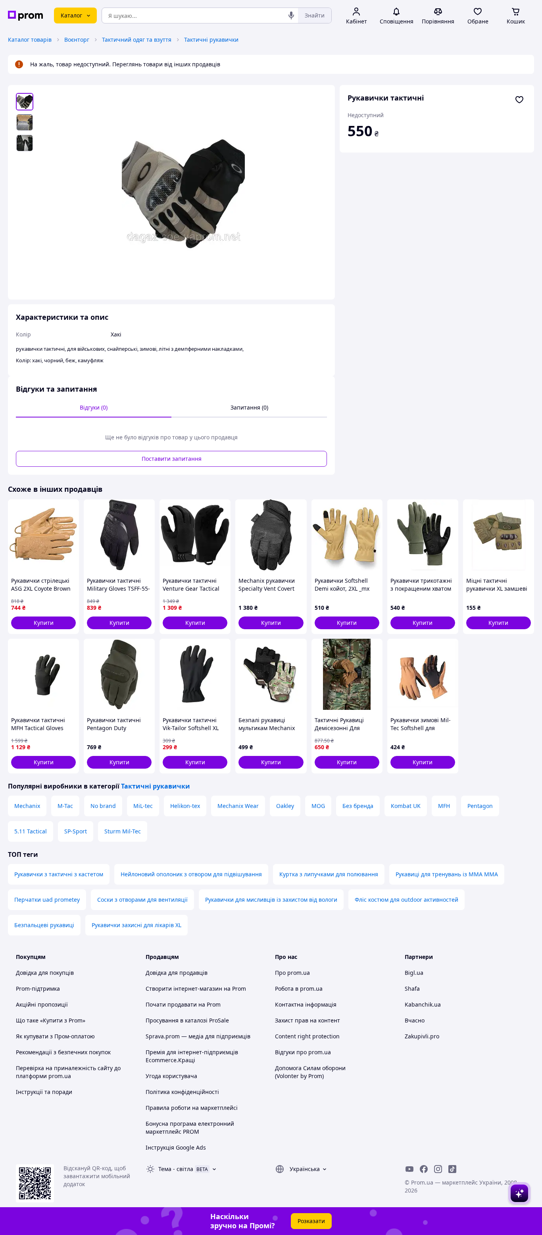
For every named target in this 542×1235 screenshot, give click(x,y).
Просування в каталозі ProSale (187, 1020)
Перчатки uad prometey (47, 899)
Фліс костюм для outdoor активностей (406, 899)
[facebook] (424, 1169)
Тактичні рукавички (211, 39)
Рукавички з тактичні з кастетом (58, 874)
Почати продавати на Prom (183, 1004)
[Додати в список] (519, 99)
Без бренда (357, 806)
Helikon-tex (185, 806)
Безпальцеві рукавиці (44, 925)
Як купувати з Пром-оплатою (55, 1036)
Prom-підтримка (38, 988)
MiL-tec (143, 806)
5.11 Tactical (30, 831)
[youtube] (409, 1169)
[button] (43, 623)
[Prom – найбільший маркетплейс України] (25, 16)
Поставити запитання (172, 458)
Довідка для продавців (177, 972)
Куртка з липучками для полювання (328, 874)
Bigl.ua (414, 972)
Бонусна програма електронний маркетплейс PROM (190, 1127)
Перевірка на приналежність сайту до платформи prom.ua (68, 1072)
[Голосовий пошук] (291, 15)
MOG (318, 806)
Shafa (412, 988)
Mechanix (27, 806)
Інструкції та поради (44, 1092)
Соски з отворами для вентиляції (142, 899)
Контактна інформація (305, 1004)
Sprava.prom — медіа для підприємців (198, 1036)
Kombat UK (406, 806)
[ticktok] (452, 1169)
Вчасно (415, 1020)
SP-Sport (75, 831)
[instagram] (438, 1169)
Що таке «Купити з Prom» (50, 1020)
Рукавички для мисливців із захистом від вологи (271, 899)
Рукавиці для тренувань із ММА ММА (447, 874)
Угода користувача (171, 1076)
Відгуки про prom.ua (303, 1052)
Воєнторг (76, 39)
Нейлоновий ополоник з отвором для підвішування (191, 874)
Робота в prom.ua (299, 988)
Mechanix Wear (238, 806)
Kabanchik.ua (423, 1004)
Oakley (285, 806)
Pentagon (480, 806)
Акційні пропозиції (42, 1004)
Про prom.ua (292, 972)
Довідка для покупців (45, 972)
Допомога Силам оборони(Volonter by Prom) (310, 1072)
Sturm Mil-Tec (122, 831)
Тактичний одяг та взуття (136, 39)
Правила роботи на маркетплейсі (192, 1107)
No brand (103, 806)
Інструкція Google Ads (176, 1147)
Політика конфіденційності (182, 1092)
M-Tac (65, 806)
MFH (444, 806)
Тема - (175, 1169)
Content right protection (307, 1036)
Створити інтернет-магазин (184, 988)
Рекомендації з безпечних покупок (63, 1052)
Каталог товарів (30, 39)
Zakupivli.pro (422, 1036)
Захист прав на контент (307, 1020)
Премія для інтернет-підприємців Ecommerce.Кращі (192, 1056)
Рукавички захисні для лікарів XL (136, 925)
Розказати (311, 1221)
